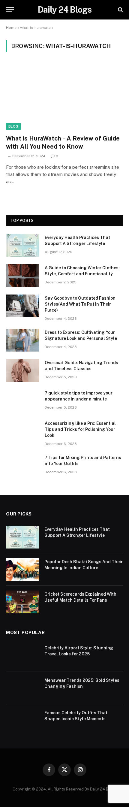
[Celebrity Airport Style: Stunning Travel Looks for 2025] (22, 655)
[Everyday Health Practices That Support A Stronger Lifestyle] (22, 245)
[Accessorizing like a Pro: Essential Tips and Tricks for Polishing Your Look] (22, 431)
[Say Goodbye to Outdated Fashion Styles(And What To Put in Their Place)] (22, 306)
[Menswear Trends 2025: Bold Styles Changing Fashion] (22, 688)
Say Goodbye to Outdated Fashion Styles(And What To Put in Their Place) (80, 304)
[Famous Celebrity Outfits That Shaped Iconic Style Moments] (22, 720)
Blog (13, 126)
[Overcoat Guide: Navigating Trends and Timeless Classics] (22, 370)
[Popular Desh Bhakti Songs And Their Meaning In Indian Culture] (22, 569)
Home (11, 28)
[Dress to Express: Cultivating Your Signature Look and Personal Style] (22, 340)
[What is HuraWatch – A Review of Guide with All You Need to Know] (64, 96)
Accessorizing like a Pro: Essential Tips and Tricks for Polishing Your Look (80, 429)
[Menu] (10, 10)
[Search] (120, 10)
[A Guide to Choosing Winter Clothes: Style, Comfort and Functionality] (22, 275)
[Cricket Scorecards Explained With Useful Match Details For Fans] (22, 602)
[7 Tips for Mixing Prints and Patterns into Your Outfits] (22, 465)
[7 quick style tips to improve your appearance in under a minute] (22, 400)
